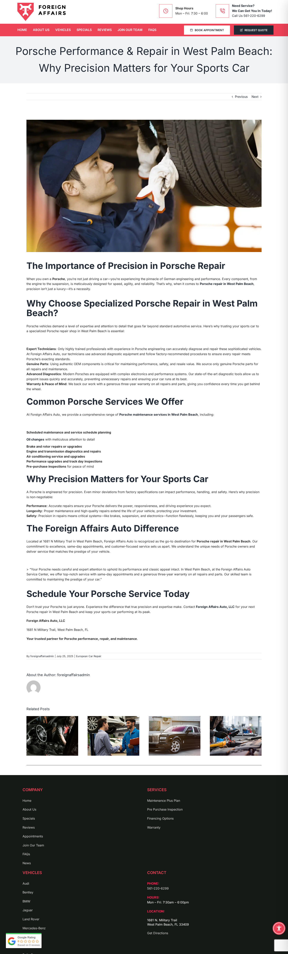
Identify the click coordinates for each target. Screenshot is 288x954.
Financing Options (160, 818)
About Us (29, 809)
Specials (29, 818)
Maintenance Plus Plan (163, 801)
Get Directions (157, 933)
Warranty (153, 827)
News (27, 863)
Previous (241, 97)
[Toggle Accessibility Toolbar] (279, 928)
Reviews (29, 827)
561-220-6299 (158, 888)
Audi (26, 883)
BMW (26, 901)
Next (255, 97)
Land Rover (31, 919)
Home (27, 801)
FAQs (26, 854)
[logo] (41, 12)
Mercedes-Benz (34, 928)
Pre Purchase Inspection (165, 809)
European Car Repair (88, 656)
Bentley (28, 892)
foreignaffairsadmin (42, 656)
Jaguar (28, 910)
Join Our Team (33, 845)
